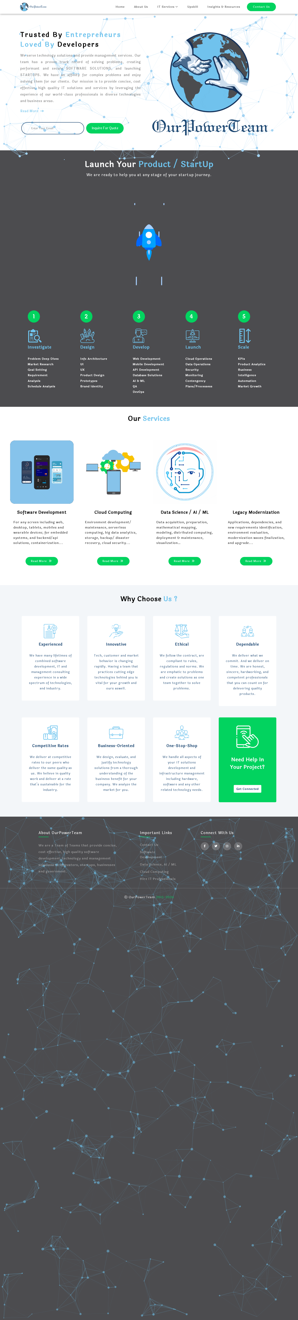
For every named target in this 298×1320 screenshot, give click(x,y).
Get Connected (247, 789)
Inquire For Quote (105, 128)
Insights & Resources (223, 7)
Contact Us (261, 7)
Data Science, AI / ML (158, 864)
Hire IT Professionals (158, 878)
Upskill (192, 7)
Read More (29, 111)
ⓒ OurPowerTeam (140, 897)
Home (120, 7)
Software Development (151, 854)
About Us (141, 7)
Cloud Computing (154, 871)
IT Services (166, 7)
